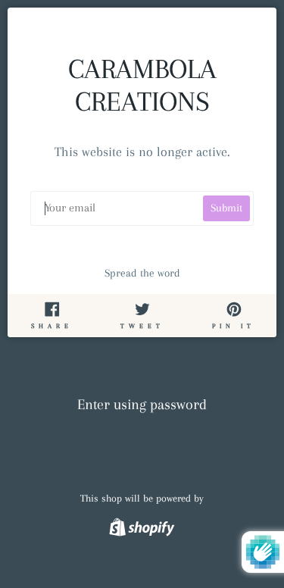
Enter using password (142, 404)
